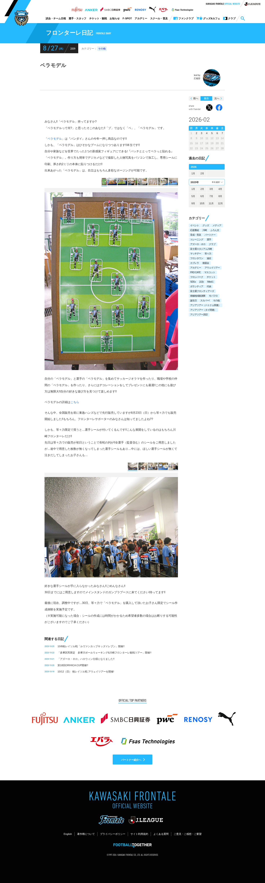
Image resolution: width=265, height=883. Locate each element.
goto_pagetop (253, 870)
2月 (202, 173)
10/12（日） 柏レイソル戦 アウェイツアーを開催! (86, 671)
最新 (206, 98)
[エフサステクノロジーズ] (182, 8)
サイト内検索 (242, 18)
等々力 (208, 253)
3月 (211, 189)
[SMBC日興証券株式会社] (110, 8)
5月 (193, 196)
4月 (220, 189)
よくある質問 (161, 833)
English (68, 833)
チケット (211, 277)
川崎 (204, 230)
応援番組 (194, 230)
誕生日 (193, 300)
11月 (211, 203)
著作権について (86, 833)
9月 (193, 203)
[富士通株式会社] (77, 8)
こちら (74, 402)
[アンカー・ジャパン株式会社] (91, 8)
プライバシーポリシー (112, 833)
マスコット (209, 272)
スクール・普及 (159, 18)
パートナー (210, 234)
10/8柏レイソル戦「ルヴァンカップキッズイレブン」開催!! (91, 646)
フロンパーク (196, 277)
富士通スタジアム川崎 (201, 249)
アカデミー (141, 18)
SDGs (193, 281)
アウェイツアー (212, 267)
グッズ (205, 225)
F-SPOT (127, 18)
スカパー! (204, 300)
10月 (202, 203)
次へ (216, 98)
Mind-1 (210, 281)
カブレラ (194, 263)
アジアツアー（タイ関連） (203, 310)
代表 (209, 286)
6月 (202, 196)
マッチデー (195, 253)
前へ (195, 98)
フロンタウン (196, 258)
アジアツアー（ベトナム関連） (205, 305)
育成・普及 (195, 234)
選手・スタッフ (77, 18)
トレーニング (196, 239)
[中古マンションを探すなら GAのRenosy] (140, 8)
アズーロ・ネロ (197, 244)
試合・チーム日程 (56, 18)
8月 (220, 196)
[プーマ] (152, 8)
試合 (201, 281)
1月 (193, 173)
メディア (217, 225)
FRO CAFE (195, 272)
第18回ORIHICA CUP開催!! (73, 665)
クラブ (212, 244)
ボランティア (196, 286)
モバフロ (213, 295)
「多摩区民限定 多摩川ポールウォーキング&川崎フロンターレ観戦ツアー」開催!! (104, 652)
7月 (211, 196)
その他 (102, 48)
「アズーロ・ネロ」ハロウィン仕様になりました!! (86, 658)
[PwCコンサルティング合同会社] (127, 8)
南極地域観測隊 (197, 295)
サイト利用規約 (139, 833)
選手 (209, 239)
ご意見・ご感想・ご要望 (188, 833)
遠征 (209, 258)
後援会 (205, 263)
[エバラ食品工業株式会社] (163, 8)
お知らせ (115, 18)
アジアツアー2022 (198, 314)
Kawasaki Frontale (223, 4)
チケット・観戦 (98, 18)
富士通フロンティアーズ (202, 291)
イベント (194, 225)
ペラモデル (54, 138)
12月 (220, 203)
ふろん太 (214, 230)
